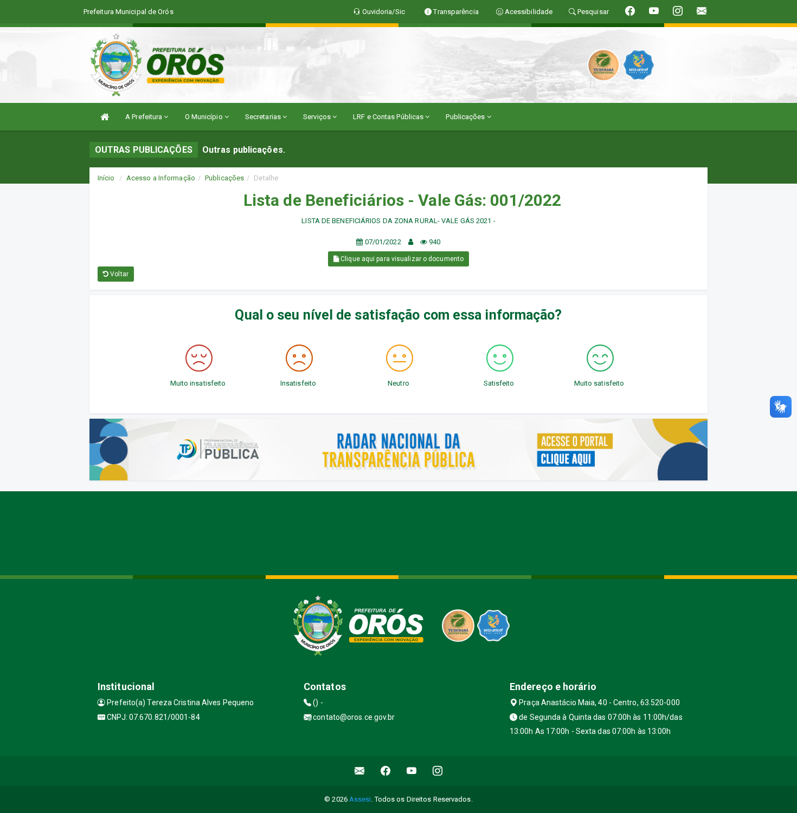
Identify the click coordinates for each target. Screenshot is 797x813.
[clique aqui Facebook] (385, 771)
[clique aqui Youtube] (411, 771)
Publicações (466, 117)
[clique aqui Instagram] (437, 771)
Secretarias (263, 117)
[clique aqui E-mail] (359, 771)
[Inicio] (104, 117)
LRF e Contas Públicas (389, 117)
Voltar (118, 274)
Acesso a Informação (160, 178)
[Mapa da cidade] (398, 532)
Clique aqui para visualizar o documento (401, 259)
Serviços (317, 117)
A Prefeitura (144, 117)
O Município (204, 117)
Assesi (360, 799)
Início (106, 178)
